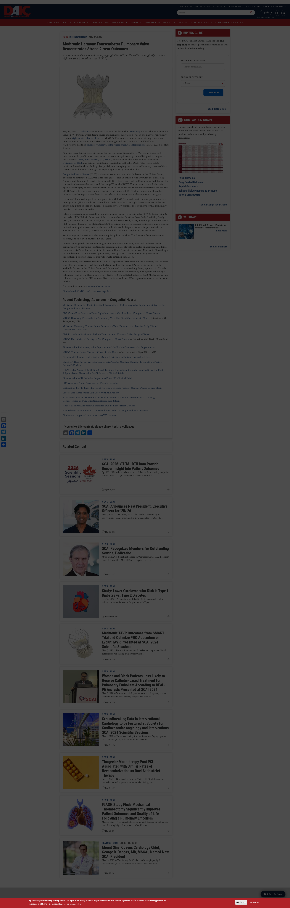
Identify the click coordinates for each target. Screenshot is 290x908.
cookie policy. (75, 904)
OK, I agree (241, 902)
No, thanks (254, 902)
